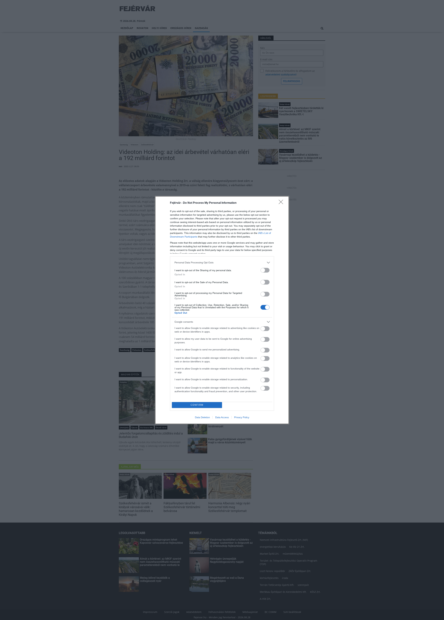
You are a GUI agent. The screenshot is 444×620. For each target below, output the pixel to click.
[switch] (265, 270)
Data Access (222, 417)
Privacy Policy (241, 417)
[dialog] (222, 310)
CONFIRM (197, 405)
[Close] (282, 203)
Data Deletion (202, 417)
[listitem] (222, 262)
